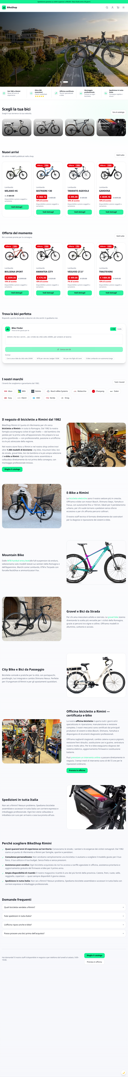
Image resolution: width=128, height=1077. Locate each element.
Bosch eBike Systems (59, 391)
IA (114, 329)
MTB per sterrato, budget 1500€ (48, 358)
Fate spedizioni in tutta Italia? (64, 916)
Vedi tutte (120, 236)
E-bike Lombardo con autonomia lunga (99, 358)
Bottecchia (82, 391)
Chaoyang (100, 391)
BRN (24, 391)
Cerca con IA (65, 349)
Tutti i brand (119, 382)
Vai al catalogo (118, 112)
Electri (24, 398)
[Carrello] (118, 7)
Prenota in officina (77, 770)
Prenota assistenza (37, 63)
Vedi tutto (120, 155)
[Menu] (123, 7)
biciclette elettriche (78, 498)
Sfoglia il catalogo (12, 469)
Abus (10, 391)
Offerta (11, 63)
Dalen (116, 391)
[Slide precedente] (5, 49)
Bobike (38, 391)
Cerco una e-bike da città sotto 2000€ (20, 358)
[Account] (112, 7)
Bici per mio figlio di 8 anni (73, 358)
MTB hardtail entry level (18, 560)
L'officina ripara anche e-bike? (64, 924)
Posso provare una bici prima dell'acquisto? (64, 933)
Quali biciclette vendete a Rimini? (64, 907)
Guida (119, 329)
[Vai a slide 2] (67, 82)
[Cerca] (107, 7)
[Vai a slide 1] (62, 82)
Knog (67, 398)
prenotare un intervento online (85, 757)
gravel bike (113, 617)
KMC (38, 398)
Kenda (52, 398)
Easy (10, 398)
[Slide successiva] (123, 49)
